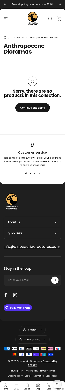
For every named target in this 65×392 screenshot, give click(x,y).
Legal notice (51, 376)
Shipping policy (15, 376)
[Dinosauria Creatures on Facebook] (6, 295)
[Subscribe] (54, 280)
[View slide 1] (26, 173)
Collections (17, 37)
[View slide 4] (39, 173)
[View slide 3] (34, 173)
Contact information (34, 376)
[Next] (60, 4)
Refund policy (16, 371)
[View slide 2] (30, 173)
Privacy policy (31, 371)
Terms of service (47, 371)
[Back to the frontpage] (5, 37)
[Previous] (5, 4)
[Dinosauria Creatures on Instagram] (15, 295)
